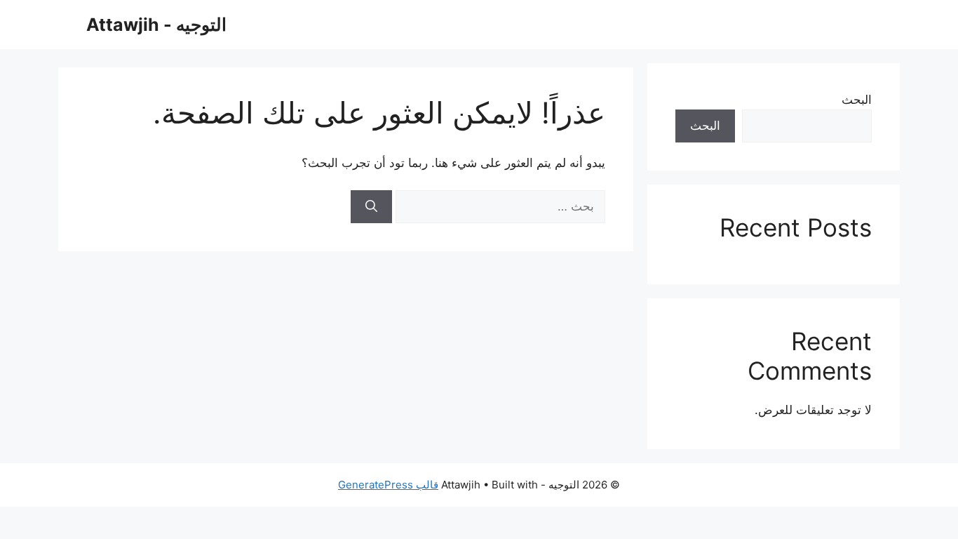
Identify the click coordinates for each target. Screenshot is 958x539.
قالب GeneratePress (388, 484)
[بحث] (371, 207)
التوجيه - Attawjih (156, 24)
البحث (857, 100)
